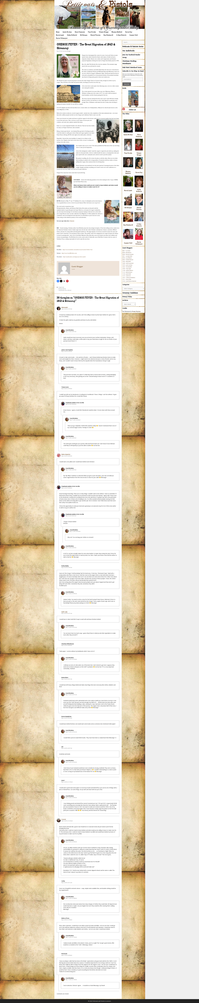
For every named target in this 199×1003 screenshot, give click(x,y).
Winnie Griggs (103, 32)
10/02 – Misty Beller (126, 261)
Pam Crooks (92, 32)
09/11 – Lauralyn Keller (127, 256)
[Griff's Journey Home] (133, 98)
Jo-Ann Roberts (121, 35)
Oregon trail (61, 287)
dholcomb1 (64, 307)
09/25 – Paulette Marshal (127, 259)
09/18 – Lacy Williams (127, 258)
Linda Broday (67, 32)
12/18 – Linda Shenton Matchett (129, 281)
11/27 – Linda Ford (126, 275)
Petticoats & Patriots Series (132, 47)
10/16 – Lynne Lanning (127, 265)
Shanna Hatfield (117, 32)
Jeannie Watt (133, 35)
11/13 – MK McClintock (127, 272)
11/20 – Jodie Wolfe (126, 274)
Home (58, 32)
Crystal (63, 819)
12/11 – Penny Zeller (126, 279)
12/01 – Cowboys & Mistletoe (128, 277)
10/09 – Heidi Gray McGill (127, 263)
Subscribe (126, 84)
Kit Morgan (83, 35)
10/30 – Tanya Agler (126, 268)
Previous (130, 106)
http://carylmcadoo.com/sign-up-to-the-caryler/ (74, 256)
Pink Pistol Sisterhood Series (132, 67)
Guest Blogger (77, 266)
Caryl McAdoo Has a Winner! (64, 290)
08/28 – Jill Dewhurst (126, 252)
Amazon (72, 221)
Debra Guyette (65, 454)
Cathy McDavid (72, 35)
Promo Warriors (136, 311)
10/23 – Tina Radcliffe (127, 267)
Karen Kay (128, 32)
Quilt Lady (64, 612)
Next (136, 106)
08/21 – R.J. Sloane (126, 250)
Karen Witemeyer (62, 38)
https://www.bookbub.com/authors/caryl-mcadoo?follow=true (78, 249)
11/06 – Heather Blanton (127, 270)
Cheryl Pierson (95, 35)
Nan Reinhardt (108, 35)
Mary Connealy (80, 32)
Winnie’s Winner (62, 288)
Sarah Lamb (60, 35)
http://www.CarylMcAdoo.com (69, 253)
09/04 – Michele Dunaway (127, 254)
